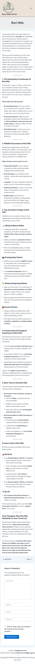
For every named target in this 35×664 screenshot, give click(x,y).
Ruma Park (17, 660)
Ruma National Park (9, 14)
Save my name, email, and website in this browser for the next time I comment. (17, 629)
